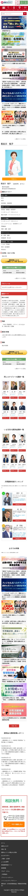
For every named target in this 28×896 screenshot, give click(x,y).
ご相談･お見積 (25, 9)
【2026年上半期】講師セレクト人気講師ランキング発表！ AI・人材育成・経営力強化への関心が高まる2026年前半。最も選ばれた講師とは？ (14, 129)
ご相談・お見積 (5, 858)
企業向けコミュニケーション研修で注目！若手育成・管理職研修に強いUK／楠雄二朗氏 (14, 680)
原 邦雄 (19, 525)
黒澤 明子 (22, 444)
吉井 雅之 (6, 444)
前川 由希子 (22, 464)
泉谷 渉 (14, 464)
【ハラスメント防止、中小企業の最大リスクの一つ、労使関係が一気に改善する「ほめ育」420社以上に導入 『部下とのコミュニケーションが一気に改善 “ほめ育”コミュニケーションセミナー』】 (20, 536)
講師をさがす (8, 9)
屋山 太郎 (22, 391)
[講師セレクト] (7, 3)
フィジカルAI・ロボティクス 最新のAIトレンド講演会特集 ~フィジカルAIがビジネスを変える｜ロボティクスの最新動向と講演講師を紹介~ (14, 106)
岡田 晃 (5, 391)
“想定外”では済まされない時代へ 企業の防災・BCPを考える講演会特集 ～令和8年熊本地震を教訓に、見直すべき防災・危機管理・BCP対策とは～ (14, 84)
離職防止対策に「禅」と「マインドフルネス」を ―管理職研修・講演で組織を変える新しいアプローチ (13, 641)
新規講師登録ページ (6, 865)
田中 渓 (19, 493)
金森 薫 (5, 412)
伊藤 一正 (6, 464)
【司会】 (20, 447)
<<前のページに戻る (20, 139)
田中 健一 (14, 412)
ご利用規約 (4, 874)
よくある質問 (4, 862)
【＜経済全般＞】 (5, 394)
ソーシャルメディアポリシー (9, 880)
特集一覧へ (14, 726)
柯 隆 (20, 509)
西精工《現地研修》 (7, 47)
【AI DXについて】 (14, 447)
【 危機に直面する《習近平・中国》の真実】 (19, 515)
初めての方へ (19, 9)
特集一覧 (13, 9)
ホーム (3, 843)
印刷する (14, 179)
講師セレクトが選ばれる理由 (9, 852)
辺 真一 (14, 391)
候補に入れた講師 (18, 3)
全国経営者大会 (6, 31)
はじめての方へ (5, 855)
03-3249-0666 (7, 272)
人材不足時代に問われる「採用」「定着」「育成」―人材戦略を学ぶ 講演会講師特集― (13, 699)
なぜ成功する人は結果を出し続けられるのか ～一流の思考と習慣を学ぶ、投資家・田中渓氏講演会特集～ (14, 661)
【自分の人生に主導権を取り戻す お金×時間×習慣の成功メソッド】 (19, 500)
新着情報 (3, 868)
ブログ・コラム (5, 871)
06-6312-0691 (20, 272)
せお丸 (14, 444)
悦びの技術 (5, 345)
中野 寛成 (22, 412)
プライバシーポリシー (7, 877)
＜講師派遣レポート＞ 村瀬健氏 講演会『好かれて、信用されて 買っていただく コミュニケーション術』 (13, 773)
